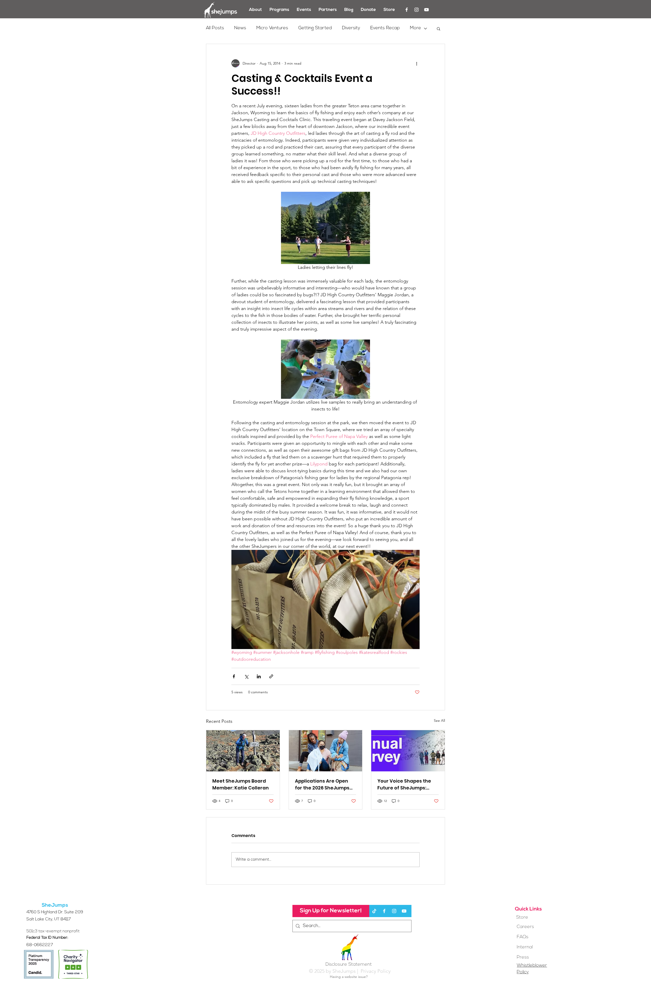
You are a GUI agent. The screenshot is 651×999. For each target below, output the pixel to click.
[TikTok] (374, 911)
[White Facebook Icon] (406, 9)
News (240, 28)
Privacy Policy (375, 971)
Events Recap (385, 28)
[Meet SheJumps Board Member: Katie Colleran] (243, 750)
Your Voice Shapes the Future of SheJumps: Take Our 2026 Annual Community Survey (404, 784)
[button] (438, 28)
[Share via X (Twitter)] (246, 676)
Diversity (351, 28)
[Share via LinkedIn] (258, 676)
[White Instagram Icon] (416, 9)
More (415, 28)
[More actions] (416, 63)
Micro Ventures (272, 28)
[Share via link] (271, 676)
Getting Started (315, 28)
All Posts (215, 28)
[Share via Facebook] (233, 676)
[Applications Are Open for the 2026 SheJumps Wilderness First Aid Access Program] (325, 750)
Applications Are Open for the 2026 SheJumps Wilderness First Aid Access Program (322, 784)
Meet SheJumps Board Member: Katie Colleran (240, 784)
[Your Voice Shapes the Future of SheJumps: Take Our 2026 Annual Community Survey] (408, 750)
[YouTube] (426, 9)
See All (439, 720)
